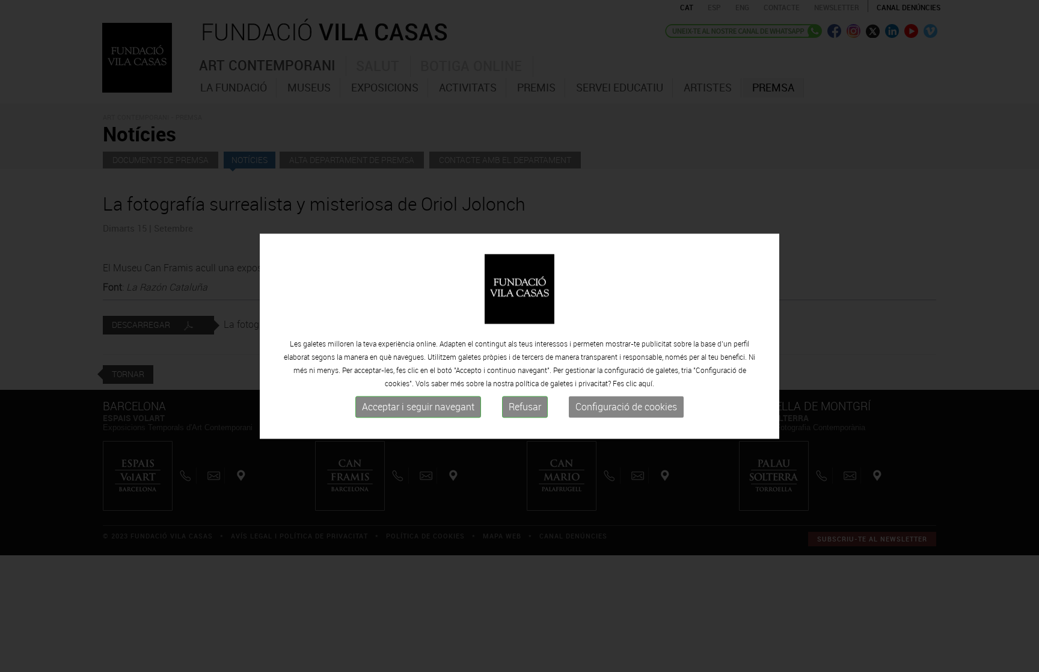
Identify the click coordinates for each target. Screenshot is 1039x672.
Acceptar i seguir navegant (418, 407)
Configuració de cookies (626, 407)
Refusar (525, 407)
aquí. (646, 384)
